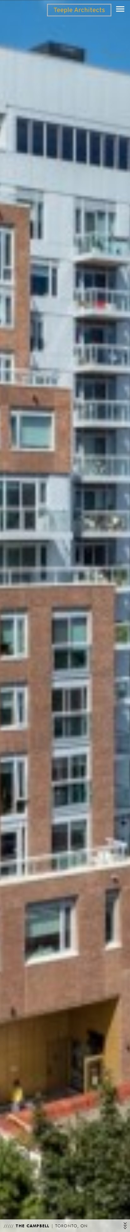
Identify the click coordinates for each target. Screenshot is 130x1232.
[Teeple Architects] (79, 10)
